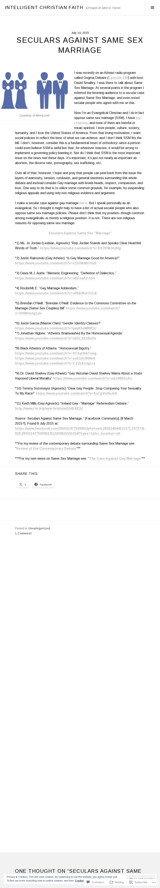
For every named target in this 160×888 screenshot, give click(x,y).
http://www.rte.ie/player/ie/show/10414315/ (49, 408)
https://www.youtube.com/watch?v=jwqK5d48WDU (55, 328)
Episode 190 (118, 78)
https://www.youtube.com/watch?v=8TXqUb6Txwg (55, 353)
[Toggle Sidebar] (152, 7)
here (83, 203)
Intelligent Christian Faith (44, 7)
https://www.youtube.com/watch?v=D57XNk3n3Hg (80, 248)
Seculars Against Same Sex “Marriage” (80, 233)
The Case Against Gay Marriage (115, 458)
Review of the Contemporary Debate (46, 448)
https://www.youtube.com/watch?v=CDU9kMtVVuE (56, 263)
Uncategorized (39, 528)
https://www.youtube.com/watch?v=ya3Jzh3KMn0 (55, 358)
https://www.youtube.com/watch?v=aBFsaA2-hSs (55, 278)
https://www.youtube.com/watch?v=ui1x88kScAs (92, 378)
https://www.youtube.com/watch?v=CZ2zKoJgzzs (55, 363)
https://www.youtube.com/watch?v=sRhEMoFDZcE (56, 293)
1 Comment (23, 533)
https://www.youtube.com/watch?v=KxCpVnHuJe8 (76, 393)
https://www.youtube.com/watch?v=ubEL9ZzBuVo (55, 338)
